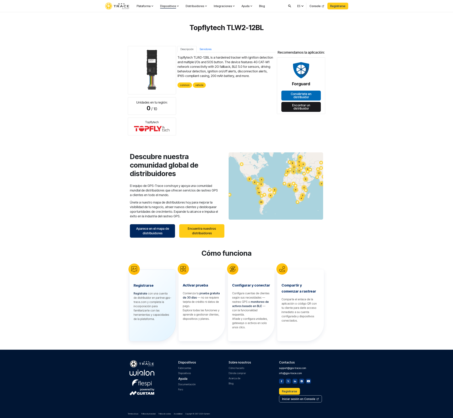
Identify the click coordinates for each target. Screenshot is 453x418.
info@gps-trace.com (290, 373)
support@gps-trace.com (292, 368)
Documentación (187, 384)
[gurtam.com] (142, 372)
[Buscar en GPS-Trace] (290, 6)
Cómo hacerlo (236, 368)
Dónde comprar (237, 373)
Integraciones (223, 6)
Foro (180, 389)
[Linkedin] (295, 380)
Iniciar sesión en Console (298, 399)
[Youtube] (308, 380)
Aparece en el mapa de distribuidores (152, 231)
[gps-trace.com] (117, 6)
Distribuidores (195, 6)
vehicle (199, 85)
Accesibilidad (178, 414)
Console (315, 6)
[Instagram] (301, 380)
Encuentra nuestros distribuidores (202, 231)
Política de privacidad (148, 414)
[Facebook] (281, 380)
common (185, 85)
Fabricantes (184, 368)
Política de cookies (164, 414)
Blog (262, 6)
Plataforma (144, 6)
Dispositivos (168, 6)
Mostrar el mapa (276, 186)
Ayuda (246, 6)
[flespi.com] (142, 382)
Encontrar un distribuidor (301, 106)
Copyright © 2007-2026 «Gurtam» (197, 414)
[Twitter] (288, 380)
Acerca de (234, 378)
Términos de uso (133, 414)
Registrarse (337, 6)
